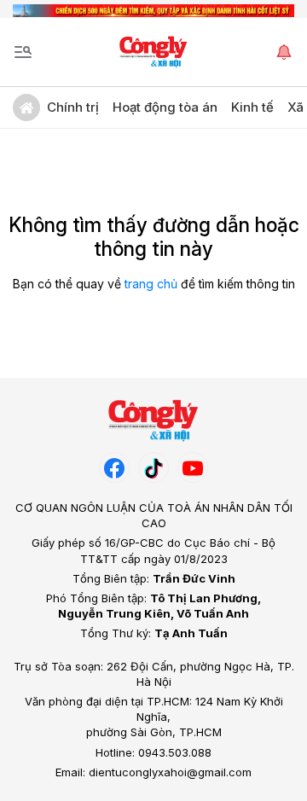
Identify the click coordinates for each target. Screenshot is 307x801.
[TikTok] (153, 467)
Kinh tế (252, 107)
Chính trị (73, 107)
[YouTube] (192, 467)
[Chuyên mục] (23, 52)
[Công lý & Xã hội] (153, 52)
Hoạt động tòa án (165, 107)
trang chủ (151, 283)
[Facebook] (114, 467)
